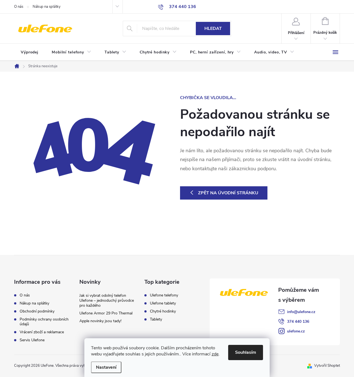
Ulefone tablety (163, 303)
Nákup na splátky (47, 6)
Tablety (156, 319)
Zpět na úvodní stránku (228, 193)
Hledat (213, 28)
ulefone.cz (296, 331)
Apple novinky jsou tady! (100, 321)
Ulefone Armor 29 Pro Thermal (105, 313)
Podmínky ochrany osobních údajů (44, 322)
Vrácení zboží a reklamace (42, 332)
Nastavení (106, 367)
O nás (18, 6)
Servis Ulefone (32, 340)
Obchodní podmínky (37, 311)
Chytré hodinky (163, 311)
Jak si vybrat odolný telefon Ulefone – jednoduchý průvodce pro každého (106, 300)
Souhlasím (245, 352)
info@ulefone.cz (301, 311)
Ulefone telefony (164, 295)
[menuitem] (29, 52)
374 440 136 (298, 321)
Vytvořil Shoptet (327, 365)
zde (215, 354)
